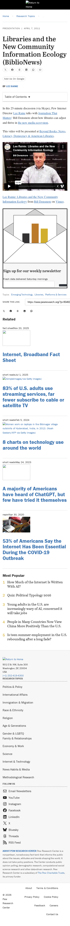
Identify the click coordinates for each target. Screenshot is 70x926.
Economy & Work (13, 746)
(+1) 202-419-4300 (13, 675)
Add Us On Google (14, 78)
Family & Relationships (17, 738)
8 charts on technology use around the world (33, 445)
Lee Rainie (12, 86)
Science (7, 754)
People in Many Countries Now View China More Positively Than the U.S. (34, 624)
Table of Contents (16, 97)
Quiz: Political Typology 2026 (29, 595)
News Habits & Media (16, 769)
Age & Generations (14, 725)
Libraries (39, 294)
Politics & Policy (12, 687)
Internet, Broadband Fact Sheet (31, 357)
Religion (8, 718)
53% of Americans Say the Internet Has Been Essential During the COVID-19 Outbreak (34, 549)
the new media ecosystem (33, 123)
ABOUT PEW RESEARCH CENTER (20, 851)
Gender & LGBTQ (13, 733)
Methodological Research (18, 777)
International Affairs (15, 694)
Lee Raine (19, 113)
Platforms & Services (55, 294)
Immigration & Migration (18, 702)
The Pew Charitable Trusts (51, 872)
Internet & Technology (16, 761)
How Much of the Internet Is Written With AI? (35, 584)
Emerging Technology (22, 294)
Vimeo (60, 201)
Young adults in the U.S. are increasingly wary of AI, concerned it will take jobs (34, 608)
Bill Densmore (42, 201)
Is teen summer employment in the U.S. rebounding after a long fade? (37, 637)
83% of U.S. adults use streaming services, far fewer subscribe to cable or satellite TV (33, 397)
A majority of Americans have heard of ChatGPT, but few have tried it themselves (35, 494)
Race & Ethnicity (13, 710)
